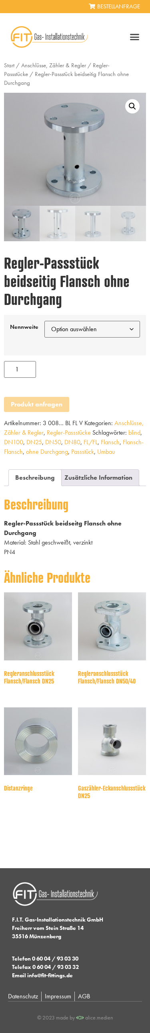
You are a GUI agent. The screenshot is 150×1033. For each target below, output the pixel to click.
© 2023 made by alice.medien (75, 1017)
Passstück (82, 451)
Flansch (110, 442)
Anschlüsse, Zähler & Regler (53, 65)
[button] (134, 37)
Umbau (106, 451)
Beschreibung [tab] (35, 477)
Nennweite (24, 327)
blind (134, 432)
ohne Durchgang (47, 451)
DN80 (72, 442)
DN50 (53, 442)
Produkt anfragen (36, 404)
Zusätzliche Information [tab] (98, 477)
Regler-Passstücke (69, 432)
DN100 (13, 442)
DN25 (34, 442)
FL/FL (91, 442)
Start (9, 65)
